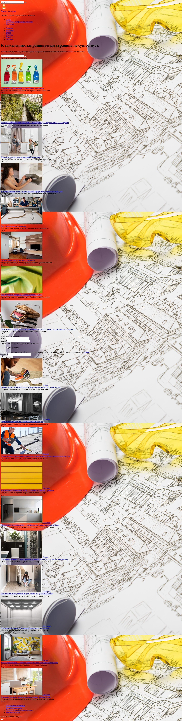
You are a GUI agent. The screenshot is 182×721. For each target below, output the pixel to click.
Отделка (9, 35)
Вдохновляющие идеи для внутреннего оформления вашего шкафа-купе (31, 191)
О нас (8, 19)
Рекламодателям (13, 712)
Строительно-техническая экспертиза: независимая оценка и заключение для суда (35, 456)
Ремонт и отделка (8, 11)
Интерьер (10, 30)
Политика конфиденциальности (19, 22)
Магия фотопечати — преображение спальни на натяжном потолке (29, 663)
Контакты (10, 24)
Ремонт (9, 37)
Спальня (9, 39)
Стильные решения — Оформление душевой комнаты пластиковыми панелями (34, 559)
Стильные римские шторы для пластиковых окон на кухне (26, 697)
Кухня (8, 33)
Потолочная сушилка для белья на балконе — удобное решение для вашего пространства (38, 329)
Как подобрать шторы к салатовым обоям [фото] (21, 295)
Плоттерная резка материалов (13, 226)
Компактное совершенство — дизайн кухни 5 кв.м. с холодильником (30, 525)
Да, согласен (13, 348)
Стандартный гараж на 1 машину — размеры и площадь (25, 628)
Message (4, 354)
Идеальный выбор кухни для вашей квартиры (20, 157)
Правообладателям (14, 708)
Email (4, 341)
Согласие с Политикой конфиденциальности (20, 343)
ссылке (87, 352)
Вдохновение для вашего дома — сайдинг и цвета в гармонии (27, 490)
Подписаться (7, 357)
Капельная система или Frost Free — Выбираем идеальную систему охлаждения (35, 123)
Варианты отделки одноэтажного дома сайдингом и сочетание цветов (31, 387)
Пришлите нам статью (15, 706)
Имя (3, 338)
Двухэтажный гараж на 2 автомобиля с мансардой (22, 422)
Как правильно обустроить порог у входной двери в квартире (27, 594)
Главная (9, 28)
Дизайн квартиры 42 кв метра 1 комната (18, 260)
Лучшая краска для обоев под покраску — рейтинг (22, 88)
